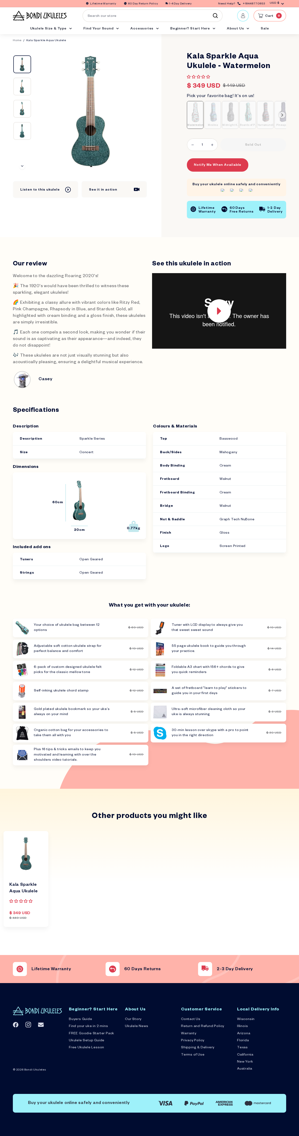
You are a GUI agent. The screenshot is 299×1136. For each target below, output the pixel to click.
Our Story (133, 1019)
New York (245, 1062)
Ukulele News (136, 1026)
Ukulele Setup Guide (86, 1041)
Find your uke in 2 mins (88, 1026)
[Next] (22, 166)
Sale (265, 29)
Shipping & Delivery (197, 1048)
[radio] (195, 115)
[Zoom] (91, 111)
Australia (244, 1069)
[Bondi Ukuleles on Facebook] (15, 1024)
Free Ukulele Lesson (86, 1048)
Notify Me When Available (217, 165)
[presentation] (282, 115)
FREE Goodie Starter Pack (91, 1034)
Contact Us (190, 1019)
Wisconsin (246, 1019)
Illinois (242, 1026)
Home (17, 40)
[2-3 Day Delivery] (205, 969)
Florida (243, 1041)
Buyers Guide (80, 1019)
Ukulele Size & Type (49, 29)
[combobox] (152, 16)
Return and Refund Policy (202, 1026)
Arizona (243, 1034)
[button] (199, 78)
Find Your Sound (99, 29)
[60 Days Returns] (113, 969)
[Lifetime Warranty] (20, 969)
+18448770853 (254, 4)
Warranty (188, 1034)
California (245, 1055)
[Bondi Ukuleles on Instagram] (28, 1024)
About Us (236, 29)
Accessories (142, 29)
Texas (242, 1048)
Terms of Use (193, 1055)
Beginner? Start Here (190, 29)
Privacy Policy (192, 1041)
